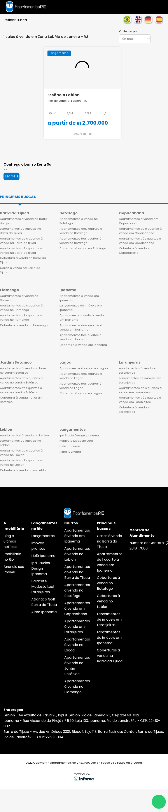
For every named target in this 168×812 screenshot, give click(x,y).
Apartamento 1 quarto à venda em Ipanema (82, 317)
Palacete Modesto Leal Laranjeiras (42, 587)
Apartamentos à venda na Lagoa (84, 368)
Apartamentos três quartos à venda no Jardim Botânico (21, 390)
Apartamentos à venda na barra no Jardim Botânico (23, 370)
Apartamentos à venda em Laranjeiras (138, 370)
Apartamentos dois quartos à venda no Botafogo (81, 231)
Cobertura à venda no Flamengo (24, 325)
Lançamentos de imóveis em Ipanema (81, 307)
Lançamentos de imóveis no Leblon (20, 443)
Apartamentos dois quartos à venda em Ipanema (81, 327)
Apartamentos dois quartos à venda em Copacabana (140, 231)
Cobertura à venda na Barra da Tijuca (23, 260)
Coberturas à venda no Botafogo (108, 583)
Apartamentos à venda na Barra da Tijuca (77, 572)
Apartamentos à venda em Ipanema (79, 298)
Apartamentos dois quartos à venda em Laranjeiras (140, 390)
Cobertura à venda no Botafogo (83, 248)
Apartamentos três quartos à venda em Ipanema (81, 337)
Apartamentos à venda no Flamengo (19, 298)
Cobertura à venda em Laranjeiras (135, 409)
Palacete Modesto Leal (76, 441)
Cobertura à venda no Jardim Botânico (21, 400)
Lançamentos (43, 535)
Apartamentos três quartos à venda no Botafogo (81, 240)
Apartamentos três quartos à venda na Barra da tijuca (21, 250)
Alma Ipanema (70, 452)
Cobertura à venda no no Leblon (23, 470)
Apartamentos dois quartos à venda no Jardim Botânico (21, 380)
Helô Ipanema (70, 446)
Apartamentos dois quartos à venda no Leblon (21, 452)
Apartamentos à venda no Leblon (24, 435)
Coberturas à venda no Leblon (108, 601)
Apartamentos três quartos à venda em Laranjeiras (140, 400)
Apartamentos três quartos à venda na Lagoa (81, 386)
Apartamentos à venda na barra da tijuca (23, 221)
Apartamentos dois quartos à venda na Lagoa (81, 376)
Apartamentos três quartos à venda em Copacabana (140, 240)
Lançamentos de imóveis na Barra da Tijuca (20, 231)
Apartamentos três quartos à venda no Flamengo (21, 317)
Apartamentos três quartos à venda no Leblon (21, 462)
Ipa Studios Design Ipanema (40, 568)
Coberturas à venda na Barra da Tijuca (109, 656)
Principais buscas (18, 196)
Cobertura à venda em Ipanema (83, 345)
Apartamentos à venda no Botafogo (79, 221)
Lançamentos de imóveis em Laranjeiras (140, 380)
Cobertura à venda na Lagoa (81, 393)
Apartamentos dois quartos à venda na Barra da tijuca (21, 240)
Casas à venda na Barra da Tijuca (20, 270)
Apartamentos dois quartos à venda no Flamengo (21, 307)
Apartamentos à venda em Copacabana (138, 221)
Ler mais (11, 176)
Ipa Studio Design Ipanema (79, 435)
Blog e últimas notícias (10, 541)
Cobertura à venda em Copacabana (135, 250)
